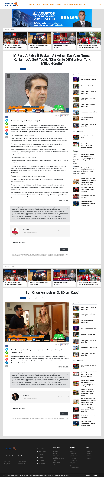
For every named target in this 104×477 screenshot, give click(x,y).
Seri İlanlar (72, 464)
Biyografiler (89, 455)
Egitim (55, 464)
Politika (38, 4)
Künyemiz (41, 460)
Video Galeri (42, 451)
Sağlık (71, 4)
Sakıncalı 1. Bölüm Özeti (88, 86)
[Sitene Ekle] (25, 455)
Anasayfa (7, 29)
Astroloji (89, 458)
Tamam (95, 475)
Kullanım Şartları (22, 461)
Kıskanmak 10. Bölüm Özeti (89, 112)
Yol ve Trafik (73, 453)
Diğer (85, 4)
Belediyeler (45, 4)
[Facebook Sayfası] (5, 455)
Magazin (13, 266)
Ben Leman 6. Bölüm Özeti (88, 79)
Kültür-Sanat (78, 4)
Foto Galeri (42, 448)
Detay (88, 475)
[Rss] (19, 455)
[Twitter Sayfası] (7, 455)
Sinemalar (72, 462)
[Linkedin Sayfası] (16, 455)
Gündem (31, 4)
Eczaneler (72, 457)
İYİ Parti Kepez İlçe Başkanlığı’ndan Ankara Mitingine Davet (88, 203)
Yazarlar (41, 454)
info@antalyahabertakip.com (30, 232)
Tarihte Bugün (73, 460)
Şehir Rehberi (73, 465)
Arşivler (41, 457)
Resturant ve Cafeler (61, 4)
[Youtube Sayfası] (13, 455)
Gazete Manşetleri (74, 467)
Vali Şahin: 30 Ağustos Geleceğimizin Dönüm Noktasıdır (87, 189)
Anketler (89, 453)
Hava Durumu (73, 451)
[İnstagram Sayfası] (10, 455)
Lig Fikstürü (73, 458)
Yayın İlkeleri (7, 463)
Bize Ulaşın (42, 463)
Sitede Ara (89, 451)
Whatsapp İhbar (21, 463)
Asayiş (52, 4)
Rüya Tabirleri (90, 457)
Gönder (64, 249)
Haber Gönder (21, 465)
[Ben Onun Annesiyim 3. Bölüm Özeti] (37, 321)
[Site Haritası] (22, 455)
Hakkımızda (7, 461)
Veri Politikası (7, 465)
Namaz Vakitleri (74, 455)
